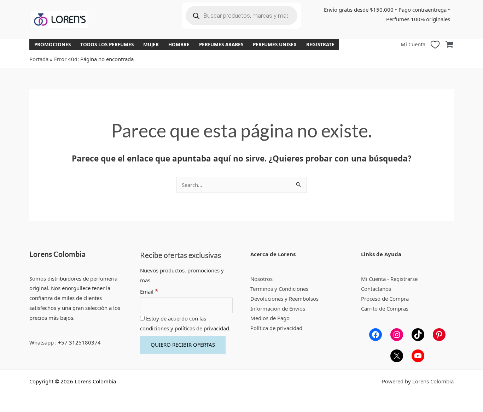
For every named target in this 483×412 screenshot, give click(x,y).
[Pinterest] (439, 334)
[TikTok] (418, 334)
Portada (38, 59)
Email (149, 291)
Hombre (179, 44)
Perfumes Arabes (221, 44)
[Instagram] (396, 334)
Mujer (151, 44)
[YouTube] (418, 355)
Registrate (320, 44)
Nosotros (261, 278)
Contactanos (376, 288)
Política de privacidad (276, 327)
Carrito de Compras (384, 308)
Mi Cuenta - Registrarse (389, 278)
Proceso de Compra (385, 298)
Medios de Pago (270, 318)
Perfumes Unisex (275, 44)
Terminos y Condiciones (279, 288)
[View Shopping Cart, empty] (449, 44)
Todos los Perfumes (107, 44)
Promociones (52, 44)
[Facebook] (375, 334)
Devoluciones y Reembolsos (284, 298)
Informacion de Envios (277, 308)
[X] (396, 355)
